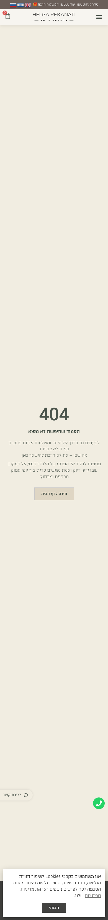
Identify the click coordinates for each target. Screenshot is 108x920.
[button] (99, 17)
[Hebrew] (20, 4)
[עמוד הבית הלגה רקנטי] (54, 17)
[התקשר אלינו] (99, 803)
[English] (28, 4)
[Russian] (13, 4)
